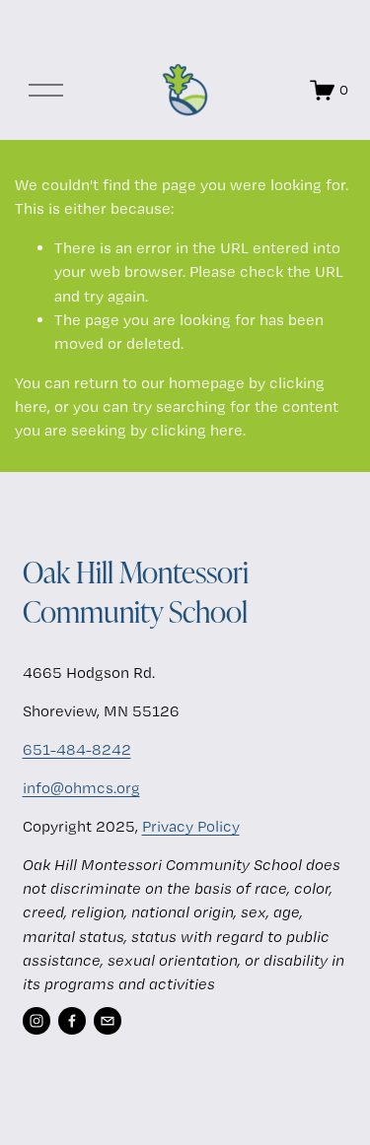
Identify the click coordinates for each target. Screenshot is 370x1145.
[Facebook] (72, 1021)
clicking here (197, 430)
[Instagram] (36, 1021)
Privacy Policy (191, 826)
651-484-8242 (77, 749)
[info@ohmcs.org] (107, 1021)
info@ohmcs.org (81, 787)
